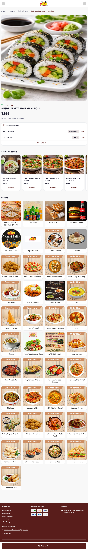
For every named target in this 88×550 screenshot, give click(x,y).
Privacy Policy (6, 513)
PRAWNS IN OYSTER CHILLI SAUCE (73, 180)
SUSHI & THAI (23, 11)
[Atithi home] (44, 3)
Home (3, 11)
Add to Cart (45, 546)
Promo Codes (6, 519)
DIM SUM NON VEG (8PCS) (9, 180)
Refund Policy (6, 522)
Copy (83, 131)
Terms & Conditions (7, 516)
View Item (11, 187)
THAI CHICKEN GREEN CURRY (32, 180)
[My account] (84, 3)
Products (12, 11)
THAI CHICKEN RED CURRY (52, 180)
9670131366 (7, 533)
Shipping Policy (6, 510)
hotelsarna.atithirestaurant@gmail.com (16, 530)
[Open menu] (3, 3)
